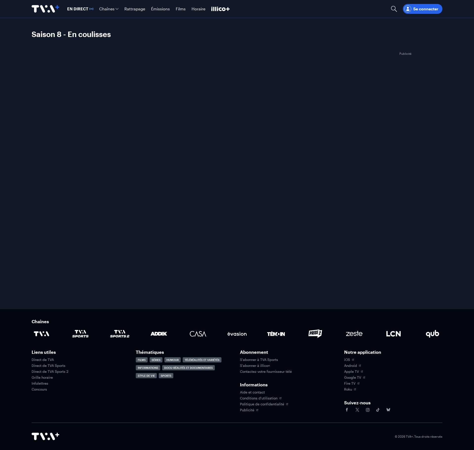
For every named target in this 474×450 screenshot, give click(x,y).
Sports (166, 375)
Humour (172, 359)
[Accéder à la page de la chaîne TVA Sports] (80, 334)
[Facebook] (347, 409)
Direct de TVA (43, 360)
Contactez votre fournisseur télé (266, 372)
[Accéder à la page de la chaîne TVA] (41, 334)
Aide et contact (252, 392)
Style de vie (146, 375)
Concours (39, 389)
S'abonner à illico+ (255, 366)
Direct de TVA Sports (48, 366)
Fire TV (350, 383)
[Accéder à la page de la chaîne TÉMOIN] (276, 334)
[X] (357, 409)
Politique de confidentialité (262, 404)
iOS (347, 360)
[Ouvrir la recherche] (394, 9)
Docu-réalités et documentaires (188, 367)
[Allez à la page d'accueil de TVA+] (45, 9)
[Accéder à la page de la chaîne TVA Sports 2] (120, 334)
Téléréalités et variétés (202, 359)
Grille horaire (42, 377)
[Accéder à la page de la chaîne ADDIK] (159, 334)
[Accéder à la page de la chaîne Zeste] (354, 334)
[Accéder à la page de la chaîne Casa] (198, 334)
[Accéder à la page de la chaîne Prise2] (315, 334)
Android (350, 366)
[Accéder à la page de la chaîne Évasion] (237, 334)
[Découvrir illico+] (220, 9)
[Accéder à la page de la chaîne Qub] (432, 334)
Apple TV (351, 372)
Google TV (352, 377)
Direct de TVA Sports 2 (50, 372)
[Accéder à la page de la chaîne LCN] (393, 334)
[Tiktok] (378, 409)
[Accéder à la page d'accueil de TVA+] (45, 436)
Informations (148, 367)
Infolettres (40, 383)
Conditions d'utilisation (258, 398)
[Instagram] (367, 409)
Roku (348, 389)
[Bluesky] (388, 409)
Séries (156, 359)
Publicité (247, 410)
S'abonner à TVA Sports (259, 360)
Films (142, 359)
